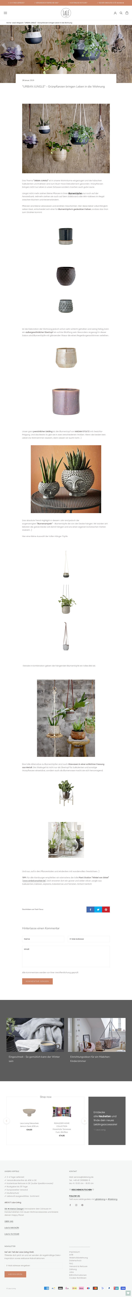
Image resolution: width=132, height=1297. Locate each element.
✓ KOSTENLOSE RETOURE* (77, 3)
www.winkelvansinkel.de (34, 880)
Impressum (74, 1251)
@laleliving (100, 1199)
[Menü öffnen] (5, 13)
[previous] (6, 1121)
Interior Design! (16, 1208)
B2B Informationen (78, 1275)
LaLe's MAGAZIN (12, 1227)
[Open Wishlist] (128, 1293)
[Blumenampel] (66, 601)
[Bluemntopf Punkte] (66, 275)
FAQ (71, 1263)
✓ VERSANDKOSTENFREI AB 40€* (46, 3)
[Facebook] (70, 1205)
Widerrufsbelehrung (78, 1257)
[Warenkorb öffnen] (127, 12)
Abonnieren (15, 1274)
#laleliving (112, 1199)
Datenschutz (75, 1260)
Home (8, 23)
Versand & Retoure (78, 1266)
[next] (84, 1121)
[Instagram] (76, 1205)
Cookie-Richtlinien (77, 1278)
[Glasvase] (66, 792)
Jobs (71, 1272)
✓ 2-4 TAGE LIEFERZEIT (16, 3)
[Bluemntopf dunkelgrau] (66, 236)
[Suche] (121, 12)
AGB (71, 1254)
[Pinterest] (82, 1205)
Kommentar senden (37, 981)
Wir (6, 1208)
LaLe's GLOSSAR (12, 1234)
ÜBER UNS (9, 1221)
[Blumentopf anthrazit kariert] (66, 305)
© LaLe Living (11, 1288)
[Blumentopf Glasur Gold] (66, 356)
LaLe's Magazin (17, 23)
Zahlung (73, 1269)
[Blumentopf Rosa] (66, 401)
